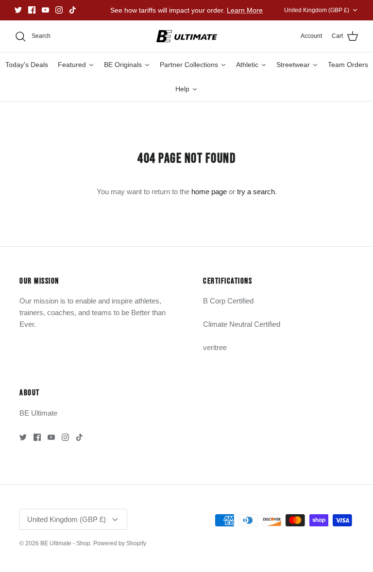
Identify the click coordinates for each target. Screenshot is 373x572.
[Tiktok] (72, 10)
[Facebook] (31, 10)
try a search (256, 191)
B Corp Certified (228, 301)
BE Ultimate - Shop (65, 543)
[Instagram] (59, 10)
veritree (215, 347)
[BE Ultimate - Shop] (186, 36)
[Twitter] (18, 10)
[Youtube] (45, 10)
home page (209, 191)
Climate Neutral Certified (241, 324)
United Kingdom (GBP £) (316, 10)
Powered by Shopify (119, 543)
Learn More (245, 10)
